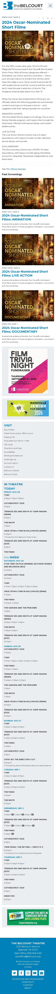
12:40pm (7, 680)
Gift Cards (8, 444)
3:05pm (15, 680)
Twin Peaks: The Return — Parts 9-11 (23, 847)
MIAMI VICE (9, 896)
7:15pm (14, 498)
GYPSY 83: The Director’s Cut (19, 759)
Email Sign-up (10, 459)
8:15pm (21, 727)
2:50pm (7, 622)
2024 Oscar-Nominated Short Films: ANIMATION (25, 217)
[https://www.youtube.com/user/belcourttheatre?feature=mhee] (34, 973)
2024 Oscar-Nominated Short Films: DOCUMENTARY (25, 330)
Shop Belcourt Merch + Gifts (16, 441)
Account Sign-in (11, 463)
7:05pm (7, 630)
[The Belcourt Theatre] (22, 5)
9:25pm (14, 630)
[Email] (48, 18)
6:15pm (7, 754)
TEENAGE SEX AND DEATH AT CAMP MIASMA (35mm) (25, 512)
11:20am (7, 669)
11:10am (7, 586)
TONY (7, 495)
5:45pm (14, 727)
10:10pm (7, 641)
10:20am (7, 578)
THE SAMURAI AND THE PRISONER (20, 608)
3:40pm (7, 746)
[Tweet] (43, 18)
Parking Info (9, 437)
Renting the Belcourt (13, 456)
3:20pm (7, 727)
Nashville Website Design (28, 964)
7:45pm (21, 622)
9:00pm (7, 716)
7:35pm (7, 526)
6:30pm (7, 518)
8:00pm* (8, 763)
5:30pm (22, 680)
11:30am (7, 595)
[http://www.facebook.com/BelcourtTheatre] (21, 973)
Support (28, 985)
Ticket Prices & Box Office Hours (18, 433)
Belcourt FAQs (10, 474)
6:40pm (27, 661)
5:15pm (14, 622)
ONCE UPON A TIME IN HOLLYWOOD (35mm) (25, 531)
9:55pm (21, 498)
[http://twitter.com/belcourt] (14, 973)
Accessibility (9, 452)
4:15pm (20, 661)
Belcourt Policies (11, 470)
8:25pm (22, 738)
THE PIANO (9, 552)
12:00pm (8, 603)
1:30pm (7, 611)
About (28, 988)
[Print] (52, 18)
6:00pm (14, 738)
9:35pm (7, 547)
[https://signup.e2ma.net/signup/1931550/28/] (41, 973)
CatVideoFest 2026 (14, 503)
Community (28, 982)
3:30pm (7, 738)
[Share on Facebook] (39, 18)
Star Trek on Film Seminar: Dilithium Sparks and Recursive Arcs (28, 565)
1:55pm (14, 661)
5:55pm (7, 506)
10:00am (8, 570)
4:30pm (15, 603)
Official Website (18, 169)
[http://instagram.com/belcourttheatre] (28, 973)
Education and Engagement (28, 979)
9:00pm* (8, 534)
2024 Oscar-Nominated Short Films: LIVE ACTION (25, 273)
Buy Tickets (9, 430)
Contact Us (9, 467)
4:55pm (7, 498)
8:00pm (7, 705)
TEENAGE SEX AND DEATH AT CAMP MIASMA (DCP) (25, 542)
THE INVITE (9, 523)
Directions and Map (13, 448)
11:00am (7, 653)
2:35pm (14, 586)
